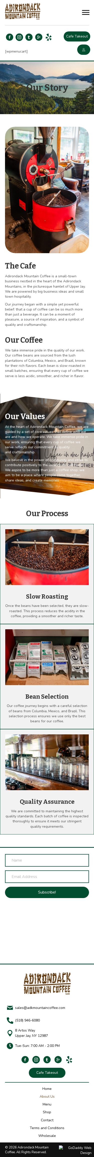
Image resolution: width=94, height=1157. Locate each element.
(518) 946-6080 (27, 1020)
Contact (47, 1120)
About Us (47, 1096)
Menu (47, 1104)
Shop (47, 1112)
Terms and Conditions (47, 1128)
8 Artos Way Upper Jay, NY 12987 (31, 1033)
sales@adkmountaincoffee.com (40, 1007)
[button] (85, 12)
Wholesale (47, 1135)
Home (47, 1088)
